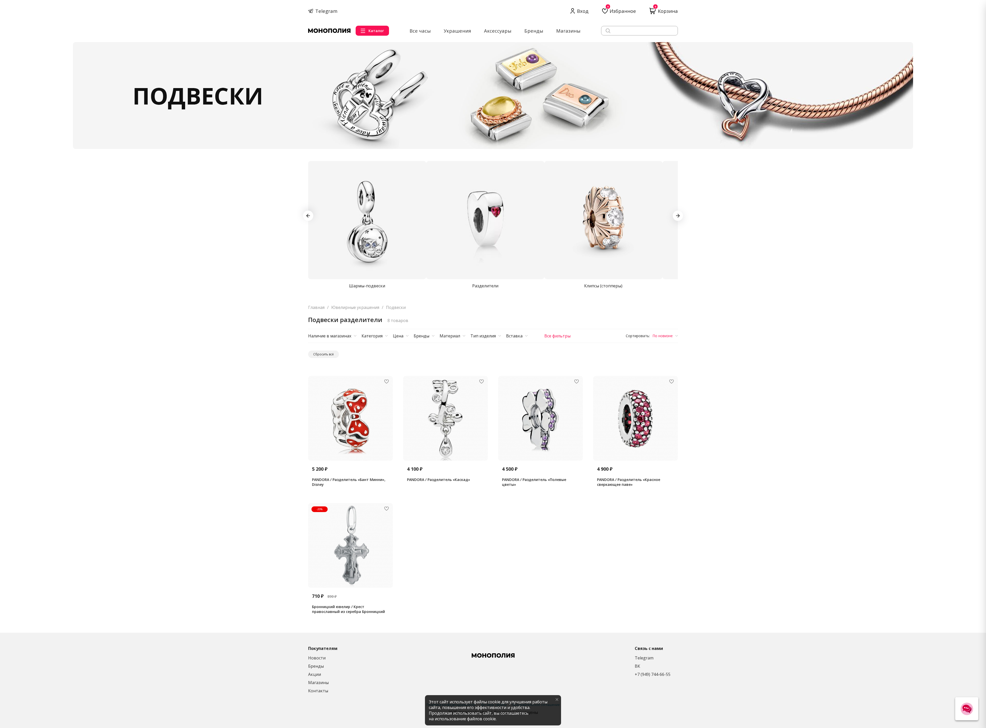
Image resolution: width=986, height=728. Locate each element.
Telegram (644, 658)
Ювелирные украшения (355, 307)
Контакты (318, 691)
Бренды (533, 30)
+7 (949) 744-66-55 (652, 674)
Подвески (396, 307)
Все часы (420, 30)
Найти (670, 30)
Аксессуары (497, 30)
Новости (317, 658)
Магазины (568, 30)
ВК (637, 666)
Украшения (457, 30)
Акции (314, 674)
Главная (316, 307)
